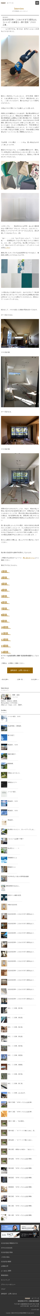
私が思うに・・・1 (13, 848)
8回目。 (5, 615)
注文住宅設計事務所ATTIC (9, 1243)
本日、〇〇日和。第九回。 (16, 1017)
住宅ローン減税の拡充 (14, 895)
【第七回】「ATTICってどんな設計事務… (20, 1159)
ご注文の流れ (5, 1257)
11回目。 (6, 633)
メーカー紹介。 (12, 792)
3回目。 (5, 584)
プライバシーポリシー (8, 1284)
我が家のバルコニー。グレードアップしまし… (22, 829)
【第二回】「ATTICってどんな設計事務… (20, 1206)
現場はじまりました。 (14, 773)
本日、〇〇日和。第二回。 (16, 1083)
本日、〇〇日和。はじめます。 (17, 1093)
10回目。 (6, 627)
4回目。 (5, 590)
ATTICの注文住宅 (6, 1248)
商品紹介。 (11, 820)
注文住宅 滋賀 (35, 1309)
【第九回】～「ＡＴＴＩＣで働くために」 (20, 1140)
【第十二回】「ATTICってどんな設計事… (20, 1111)
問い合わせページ (29, 558)
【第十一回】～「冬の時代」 (16, 1121)
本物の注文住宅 (12, 904)
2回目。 (5, 577)
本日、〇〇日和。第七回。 (16, 1036)
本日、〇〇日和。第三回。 (16, 1074)
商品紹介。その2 (13, 810)
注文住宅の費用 (6, 1261)
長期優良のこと (12, 857)
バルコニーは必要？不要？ (16, 839)
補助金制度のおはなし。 (13, 886)
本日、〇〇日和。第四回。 (16, 1064)
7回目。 (5, 608)
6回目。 (5, 602)
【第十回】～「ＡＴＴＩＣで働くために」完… (22, 1130)
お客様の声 (4, 1266)
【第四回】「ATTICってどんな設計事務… (20, 1187)
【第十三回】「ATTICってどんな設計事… (20, 1102)
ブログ (3, 1289)
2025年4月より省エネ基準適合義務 (18, 876)
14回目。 (6, 652)
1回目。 (5, 571)
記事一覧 (20, 679)
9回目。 (5, 621)
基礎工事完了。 (12, 754)
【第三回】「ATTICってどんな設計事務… (20, 1196)
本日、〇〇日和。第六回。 (16, 1046)
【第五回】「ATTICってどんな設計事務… (20, 1177)
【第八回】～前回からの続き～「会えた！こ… (22, 1149)
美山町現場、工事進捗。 (15, 726)
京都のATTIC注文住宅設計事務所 (18, 1313)
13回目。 (6, 646)
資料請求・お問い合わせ (9, 1294)
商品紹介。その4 (13, 745)
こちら (7, 247)
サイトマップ (5, 1280)
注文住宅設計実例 (7, 1252)
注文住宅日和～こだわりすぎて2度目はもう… (21, 914)
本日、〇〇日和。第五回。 (16, 1055)
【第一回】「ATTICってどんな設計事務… (20, 1215)
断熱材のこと (12, 867)
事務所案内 (4, 1275)
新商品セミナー (12, 782)
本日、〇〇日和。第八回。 (16, 1027)
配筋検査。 (11, 763)
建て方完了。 (12, 735)
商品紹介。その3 (13, 801)
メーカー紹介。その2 (14, 716)
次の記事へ (35, 679)
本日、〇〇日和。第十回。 (16, 1008)
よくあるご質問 (6, 1271)
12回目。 (6, 639)
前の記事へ (5, 679)
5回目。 (5, 596)
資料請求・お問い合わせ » (20, 670)
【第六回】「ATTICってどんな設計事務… (20, 1168)
